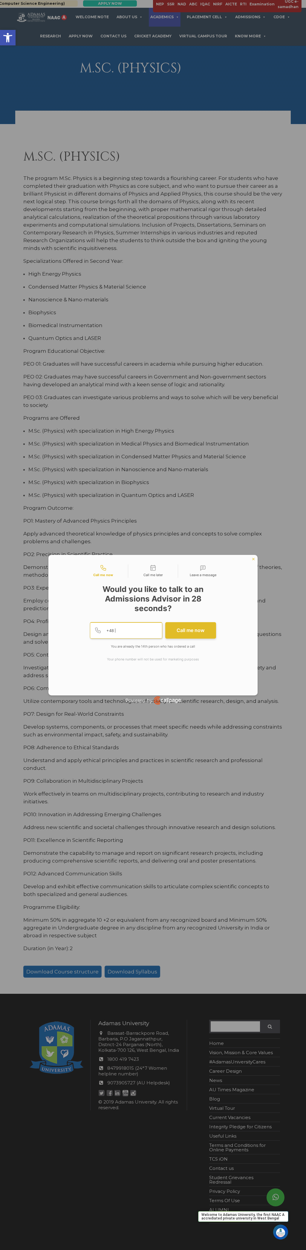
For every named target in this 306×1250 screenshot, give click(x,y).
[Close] (253, 559)
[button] (8, 37)
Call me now (190, 630)
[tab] (103, 571)
